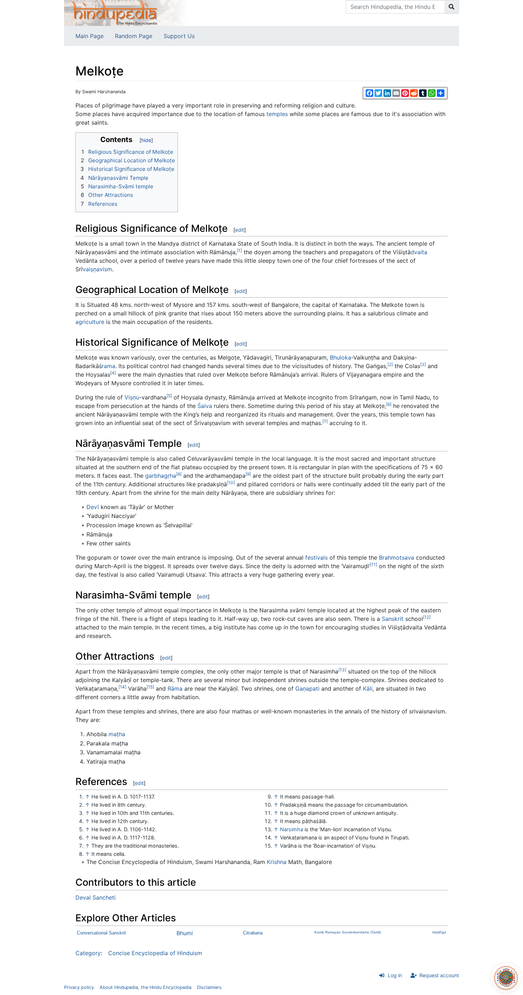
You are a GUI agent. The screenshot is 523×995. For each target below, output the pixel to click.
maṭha (117, 734)
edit (239, 230)
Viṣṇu (132, 397)
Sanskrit (392, 618)
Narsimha (291, 829)
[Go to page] (451, 7)
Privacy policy (79, 987)
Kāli (368, 688)
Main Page (89, 36)
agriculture (89, 321)
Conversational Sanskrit (101, 933)
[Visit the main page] (126, 12)
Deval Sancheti (95, 897)
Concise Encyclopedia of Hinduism (155, 953)
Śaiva (204, 405)
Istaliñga (439, 932)
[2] (390, 364)
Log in (395, 975)
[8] (178, 474)
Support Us (179, 36)
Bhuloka (340, 357)
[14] (122, 687)
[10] (231, 482)
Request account (439, 975)
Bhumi (184, 933)
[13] (342, 669)
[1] (239, 250)
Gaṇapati (307, 688)
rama (108, 366)
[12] (426, 617)
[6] (388, 404)
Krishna (276, 861)
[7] (325, 421)
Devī (92, 506)
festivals (316, 557)
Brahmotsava (396, 557)
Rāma (175, 688)
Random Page (133, 36)
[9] (248, 474)
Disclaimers (209, 987)
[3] (423, 364)
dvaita (419, 252)
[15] (150, 687)
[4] (113, 373)
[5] (169, 395)
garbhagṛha (160, 475)
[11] (373, 564)
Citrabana (253, 933)
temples (277, 113)
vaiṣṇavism (97, 269)
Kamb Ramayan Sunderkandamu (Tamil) (348, 932)
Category (88, 953)
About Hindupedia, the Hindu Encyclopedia (145, 987)
